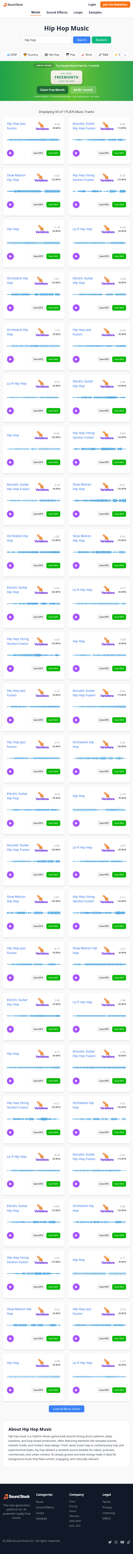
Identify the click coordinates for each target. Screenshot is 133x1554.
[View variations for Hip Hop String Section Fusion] (107, 177)
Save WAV (53, 153)
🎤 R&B (103, 55)
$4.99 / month (83, 90)
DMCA (107, 1518)
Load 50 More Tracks (66, 1409)
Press (72, 1501)
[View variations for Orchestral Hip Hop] (41, 280)
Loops (78, 12)
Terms (107, 1502)
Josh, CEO (74, 1525)
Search (81, 40)
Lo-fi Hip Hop (82, 229)
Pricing (73, 1506)
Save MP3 (38, 153)
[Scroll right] (125, 55)
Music (35, 12)
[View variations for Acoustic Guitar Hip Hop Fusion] (107, 126)
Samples (95, 12)
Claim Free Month (52, 90)
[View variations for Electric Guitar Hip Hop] (108, 280)
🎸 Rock (87, 55)
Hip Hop (13, 229)
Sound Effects (57, 12)
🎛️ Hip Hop (52, 55)
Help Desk (75, 1520)
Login (92, 4)
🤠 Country (30, 55)
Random (101, 40)
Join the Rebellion (115, 4)
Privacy (107, 1507)
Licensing (109, 1513)
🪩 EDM (11, 55)
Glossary (74, 1516)
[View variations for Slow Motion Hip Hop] (41, 177)
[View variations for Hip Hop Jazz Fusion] (42, 126)
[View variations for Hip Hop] (42, 229)
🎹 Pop (70, 55)
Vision (72, 1511)
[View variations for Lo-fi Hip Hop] (108, 229)
